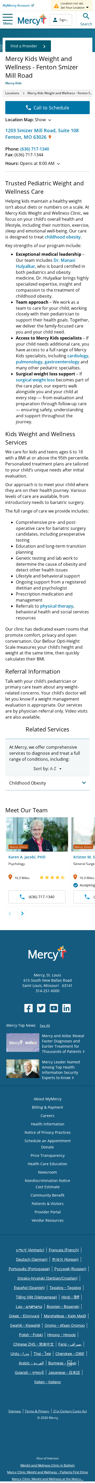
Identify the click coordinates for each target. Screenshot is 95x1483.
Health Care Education (47, 1163)
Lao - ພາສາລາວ (29, 1306)
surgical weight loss (35, 380)
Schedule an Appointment (48, 1140)
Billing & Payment (47, 1107)
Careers (47, 1115)
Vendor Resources (48, 1220)
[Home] (32, 19)
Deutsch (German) (32, 1259)
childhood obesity (63, 237)
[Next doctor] (22, 913)
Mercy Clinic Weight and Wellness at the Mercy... (47, 1479)
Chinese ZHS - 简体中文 (33, 1344)
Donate (47, 1147)
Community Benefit (47, 1195)
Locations (12, 93)
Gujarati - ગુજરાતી (29, 1372)
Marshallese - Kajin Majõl (65, 1316)
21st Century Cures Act (70, 1411)
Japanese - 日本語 (64, 1372)
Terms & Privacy (37, 1411)
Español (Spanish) (29, 1287)
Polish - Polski (31, 1334)
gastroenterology (62, 362)
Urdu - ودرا (20, 1353)
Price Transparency (48, 1155)
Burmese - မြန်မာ (62, 1363)
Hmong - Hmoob (61, 1334)
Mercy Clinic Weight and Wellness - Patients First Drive (47, 1472)
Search (86, 23)
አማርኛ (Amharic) (30, 1250)
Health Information (47, 1123)
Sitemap (14, 1411)
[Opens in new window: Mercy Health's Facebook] (28, 1008)
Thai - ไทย (42, 1353)
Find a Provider (24, 45)
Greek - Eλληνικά (24, 1316)
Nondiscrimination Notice (47, 1180)
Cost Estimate (48, 1186)
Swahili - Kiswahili (25, 1325)
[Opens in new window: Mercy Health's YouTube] (54, 1008)
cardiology (77, 356)
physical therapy (56, 606)
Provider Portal (48, 1211)
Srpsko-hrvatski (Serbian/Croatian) (47, 1278)
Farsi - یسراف (70, 1344)
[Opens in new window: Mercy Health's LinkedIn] (66, 1008)
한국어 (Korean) (65, 1259)
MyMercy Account (16, 5)
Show (25, 120)
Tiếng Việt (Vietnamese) (36, 1297)
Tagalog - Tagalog (65, 1287)
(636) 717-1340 (34, 149)
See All (45, 1025)
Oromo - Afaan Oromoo (65, 1325)
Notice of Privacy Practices (48, 1132)
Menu (7, 23)
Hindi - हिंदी (70, 1297)
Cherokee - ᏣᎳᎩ (69, 1353)
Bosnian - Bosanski (63, 1306)
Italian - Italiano (47, 1382)
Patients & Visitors (48, 1203)
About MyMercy (47, 1098)
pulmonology (29, 362)
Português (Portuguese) (29, 1269)
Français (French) (64, 1250)
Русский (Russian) (70, 1269)
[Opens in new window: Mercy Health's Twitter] (41, 1008)
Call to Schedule (51, 107)
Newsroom (47, 1172)
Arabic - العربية (31, 1363)
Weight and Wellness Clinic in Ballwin (47, 1465)
